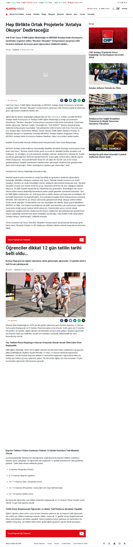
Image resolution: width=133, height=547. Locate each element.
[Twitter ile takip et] (120, 3)
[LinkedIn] (74, 100)
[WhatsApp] (79, 100)
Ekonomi (60, 14)
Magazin (51, 14)
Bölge (44, 14)
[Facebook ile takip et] (118, 3)
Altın (8, 2)
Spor (76, 14)
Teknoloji (90, 14)
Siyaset (69, 14)
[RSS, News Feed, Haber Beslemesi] (126, 3)
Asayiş (28, 14)
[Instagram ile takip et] (124, 3)
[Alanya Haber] (15, 8)
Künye (50, 544)
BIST (24, 2)
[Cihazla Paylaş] (83, 100)
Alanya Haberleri (39, 544)
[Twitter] (66, 100)
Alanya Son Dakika (17, 14)
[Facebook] (61, 100)
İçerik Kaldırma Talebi (80, 544)
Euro (56, 2)
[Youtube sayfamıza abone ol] (122, 3)
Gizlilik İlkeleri (66, 544)
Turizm (82, 14)
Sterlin (71, 2)
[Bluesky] (70, 100)
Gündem (36, 14)
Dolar (42, 2)
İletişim (56, 544)
